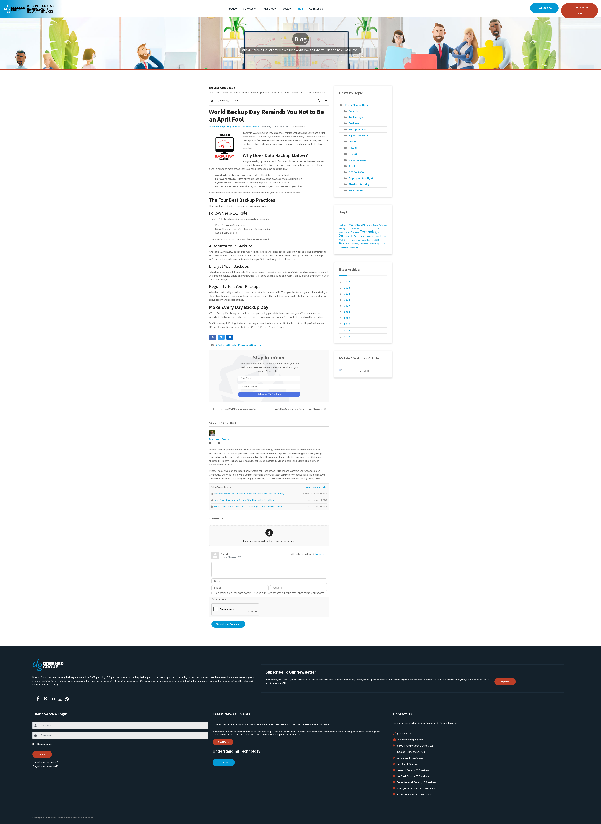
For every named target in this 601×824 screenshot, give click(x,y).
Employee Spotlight (361, 178)
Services (248, 8)
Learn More (223, 762)
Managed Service (372, 225)
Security (354, 111)
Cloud (352, 141)
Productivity (353, 224)
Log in (42, 754)
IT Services (351, 240)
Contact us (316, 8)
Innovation (383, 244)
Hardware (342, 225)
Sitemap (89, 817)
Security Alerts (358, 190)
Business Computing (369, 243)
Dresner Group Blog (220, 126)
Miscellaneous (357, 160)
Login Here (321, 554)
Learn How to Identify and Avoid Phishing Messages (299, 409)
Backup (221, 345)
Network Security (351, 247)
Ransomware (364, 229)
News (285, 8)
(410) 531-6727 (544, 7)
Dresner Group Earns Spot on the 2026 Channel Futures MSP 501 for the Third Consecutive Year (271, 724)
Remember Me (44, 744)
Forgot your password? (45, 766)
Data (363, 225)
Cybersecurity (375, 229)
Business (256, 345)
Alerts (353, 166)
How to (353, 148)
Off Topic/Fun (357, 172)
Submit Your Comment (228, 624)
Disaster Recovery (238, 345)
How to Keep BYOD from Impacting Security (236, 409)
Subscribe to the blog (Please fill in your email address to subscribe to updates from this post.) (270, 593)
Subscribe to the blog (269, 394)
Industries (268, 8)
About (231, 8)
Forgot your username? (45, 762)
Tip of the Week (359, 135)
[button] (319, 101)
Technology (356, 117)
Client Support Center (579, 10)
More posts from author (316, 487)
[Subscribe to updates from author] (210, 443)
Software (355, 229)
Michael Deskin (251, 126)
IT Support (361, 236)
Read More (223, 742)
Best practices (357, 129)
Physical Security (359, 184)
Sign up (505, 681)
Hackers (369, 240)
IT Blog (236, 126)
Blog (300, 8)
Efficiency (355, 243)
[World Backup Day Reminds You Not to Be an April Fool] (224, 146)
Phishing (370, 236)
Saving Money (361, 240)
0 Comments (298, 126)
